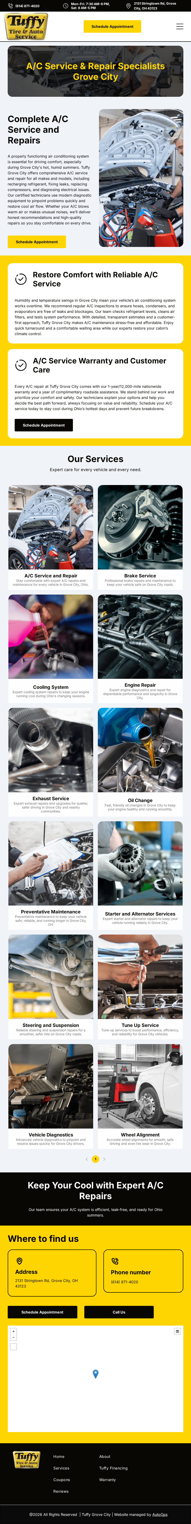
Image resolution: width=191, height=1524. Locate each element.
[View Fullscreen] (13, 1347)
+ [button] (13, 1331)
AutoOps (159, 1514)
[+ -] (95, 1379)
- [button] (13, 1337)
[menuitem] (72, 1456)
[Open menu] (179, 26)
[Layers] (177, 1331)
